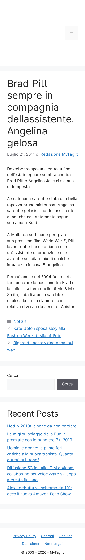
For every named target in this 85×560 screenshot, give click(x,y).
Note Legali (53, 543)
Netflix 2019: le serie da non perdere (41, 426)
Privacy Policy (24, 536)
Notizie (20, 321)
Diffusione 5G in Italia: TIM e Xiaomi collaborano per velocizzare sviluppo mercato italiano (41, 473)
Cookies (65, 536)
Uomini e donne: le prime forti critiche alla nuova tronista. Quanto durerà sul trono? (40, 454)
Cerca (12, 375)
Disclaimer (31, 543)
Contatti (47, 536)
